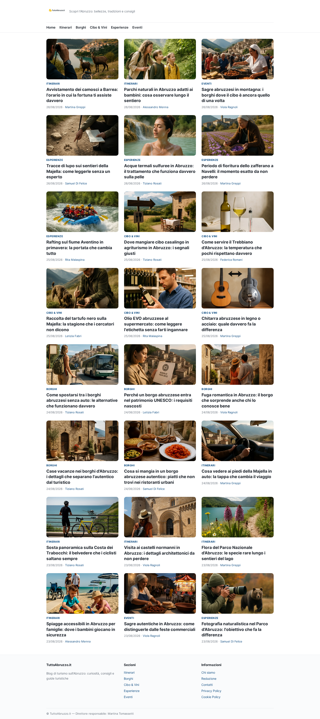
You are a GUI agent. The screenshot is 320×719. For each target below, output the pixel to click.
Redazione (208, 678)
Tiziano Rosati (152, 183)
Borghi (81, 27)
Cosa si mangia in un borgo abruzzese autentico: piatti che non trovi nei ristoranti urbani (159, 477)
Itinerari (65, 27)
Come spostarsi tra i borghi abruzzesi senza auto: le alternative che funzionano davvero (82, 400)
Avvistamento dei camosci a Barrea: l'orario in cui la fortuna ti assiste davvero (82, 95)
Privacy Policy (211, 691)
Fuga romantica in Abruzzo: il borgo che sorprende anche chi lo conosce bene (237, 400)
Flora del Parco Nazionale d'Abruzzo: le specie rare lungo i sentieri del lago (233, 553)
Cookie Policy (211, 697)
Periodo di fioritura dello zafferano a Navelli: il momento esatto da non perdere (237, 171)
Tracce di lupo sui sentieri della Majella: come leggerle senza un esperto (78, 171)
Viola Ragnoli (228, 107)
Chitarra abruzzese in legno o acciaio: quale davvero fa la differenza (231, 324)
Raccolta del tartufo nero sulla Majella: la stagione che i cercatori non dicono (80, 324)
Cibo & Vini (98, 27)
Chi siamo (208, 672)
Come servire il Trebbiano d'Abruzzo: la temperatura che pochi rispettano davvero (232, 248)
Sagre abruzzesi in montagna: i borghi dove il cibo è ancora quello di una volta (236, 95)
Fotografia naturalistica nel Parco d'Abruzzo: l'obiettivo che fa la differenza (235, 629)
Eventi (137, 27)
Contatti (207, 685)
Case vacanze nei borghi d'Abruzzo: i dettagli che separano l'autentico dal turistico (82, 477)
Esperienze (119, 27)
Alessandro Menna (155, 107)
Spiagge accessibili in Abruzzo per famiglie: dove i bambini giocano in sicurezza (80, 629)
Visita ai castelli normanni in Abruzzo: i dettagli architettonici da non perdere (159, 553)
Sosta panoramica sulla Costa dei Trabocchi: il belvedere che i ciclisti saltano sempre (81, 553)
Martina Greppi (75, 107)
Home (51, 27)
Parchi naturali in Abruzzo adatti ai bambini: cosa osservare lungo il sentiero (158, 95)
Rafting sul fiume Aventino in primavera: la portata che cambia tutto (79, 248)
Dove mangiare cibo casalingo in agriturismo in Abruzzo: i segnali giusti (156, 248)
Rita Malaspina (74, 259)
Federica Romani (231, 259)
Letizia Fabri (73, 336)
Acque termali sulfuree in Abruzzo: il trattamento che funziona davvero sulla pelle (159, 171)
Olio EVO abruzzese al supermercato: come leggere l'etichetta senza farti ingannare (156, 324)
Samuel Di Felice (76, 183)
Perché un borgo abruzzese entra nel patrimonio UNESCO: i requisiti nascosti (158, 400)
